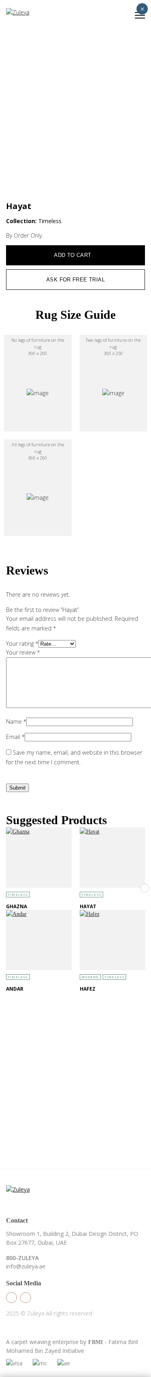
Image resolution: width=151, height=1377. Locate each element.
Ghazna (16, 906)
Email (15, 737)
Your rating (22, 643)
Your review (23, 652)
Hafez (87, 988)
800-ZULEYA (22, 1258)
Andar (14, 988)
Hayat (88, 906)
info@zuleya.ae (26, 1266)
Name (16, 721)
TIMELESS (18, 894)
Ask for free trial (75, 280)
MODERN (90, 977)
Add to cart (72, 255)
